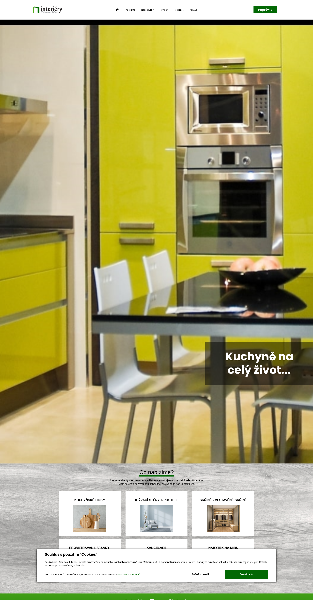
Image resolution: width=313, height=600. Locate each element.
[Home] (117, 9)
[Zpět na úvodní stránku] (47, 9)
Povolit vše (246, 574)
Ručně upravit (200, 574)
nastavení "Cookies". (129, 574)
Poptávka (265, 10)
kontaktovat (187, 484)
